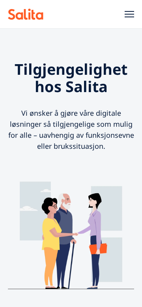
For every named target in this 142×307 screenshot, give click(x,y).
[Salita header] (36, 14)
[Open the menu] (126, 14)
